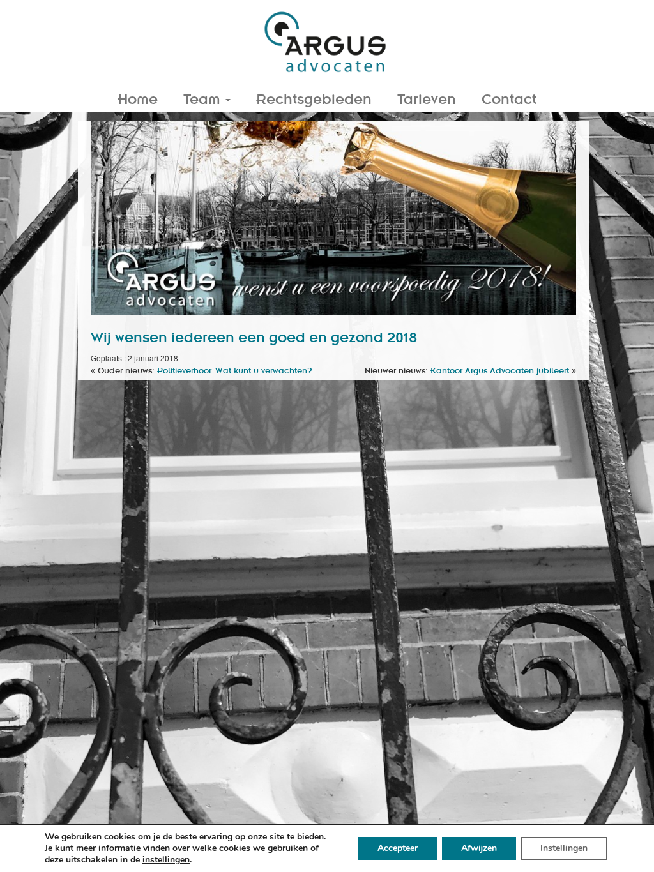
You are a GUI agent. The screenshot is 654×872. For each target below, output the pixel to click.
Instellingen (564, 848)
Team (203, 97)
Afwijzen (479, 848)
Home (138, 97)
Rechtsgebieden (314, 97)
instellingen (166, 860)
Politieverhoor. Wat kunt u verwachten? (234, 370)
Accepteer (397, 848)
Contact (509, 97)
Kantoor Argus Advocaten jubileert (499, 370)
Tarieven (426, 97)
